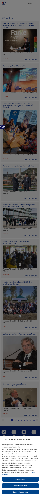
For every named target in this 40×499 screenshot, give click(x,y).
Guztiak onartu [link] (20, 479)
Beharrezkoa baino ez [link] (20, 492)
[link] (2, 128)
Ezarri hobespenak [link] (20, 486)
